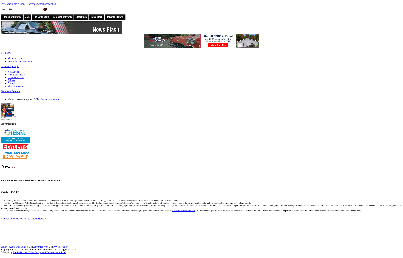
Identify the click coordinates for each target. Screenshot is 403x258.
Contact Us (26, 244)
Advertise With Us (42, 244)
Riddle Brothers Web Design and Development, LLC (39, 250)
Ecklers (11, 80)
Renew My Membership (20, 61)
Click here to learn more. (47, 99)
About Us (14, 244)
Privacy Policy (60, 244)
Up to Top (25, 216)
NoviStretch (14, 71)
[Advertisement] (58, 233)
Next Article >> (40, 216)
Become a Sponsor (10, 91)
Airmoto (12, 83)
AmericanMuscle (16, 74)
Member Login (15, 58)
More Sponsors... (16, 86)
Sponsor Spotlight (10, 66)
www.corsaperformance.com (183, 208)
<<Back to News (9, 216)
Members (6, 52)
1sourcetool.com (16, 77)
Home (4, 244)
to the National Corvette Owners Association (28, 4)
